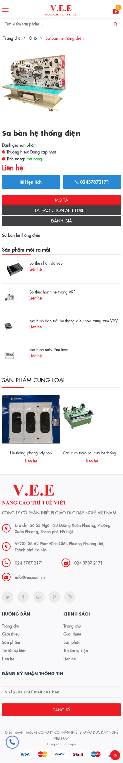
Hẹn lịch (32, 182)
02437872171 (94, 182)
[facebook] (23, 597)
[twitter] (7, 597)
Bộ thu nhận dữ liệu (46, 263)
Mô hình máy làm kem (48, 349)
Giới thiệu (11, 634)
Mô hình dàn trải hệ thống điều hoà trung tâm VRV (73, 320)
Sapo (72, 743)
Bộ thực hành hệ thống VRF (52, 292)
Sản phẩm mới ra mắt (26, 249)
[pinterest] (70, 597)
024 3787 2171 (29, 563)
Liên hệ (8, 658)
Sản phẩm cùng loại (33, 380)
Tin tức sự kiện (14, 650)
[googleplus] (39, 597)
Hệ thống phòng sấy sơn (31, 453)
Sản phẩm (11, 642)
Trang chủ (10, 626)
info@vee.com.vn (30, 577)
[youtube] (54, 597)
